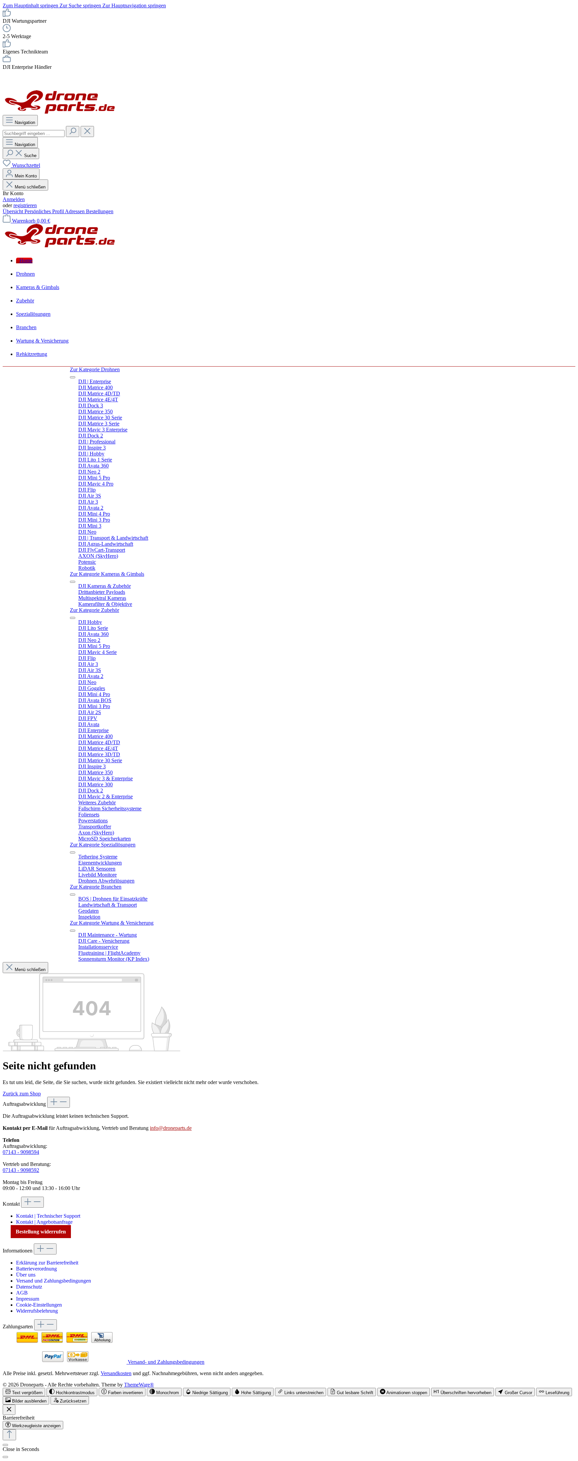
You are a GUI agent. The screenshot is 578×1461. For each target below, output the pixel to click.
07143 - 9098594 (21, 1152)
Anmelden (14, 199)
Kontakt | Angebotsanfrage (44, 1222)
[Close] (5, 1457)
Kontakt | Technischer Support (48, 1216)
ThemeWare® (139, 1384)
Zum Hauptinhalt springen (31, 5)
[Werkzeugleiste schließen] (9, 1410)
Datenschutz (29, 1287)
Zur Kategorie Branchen (95, 887)
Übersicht (13, 211)
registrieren (25, 205)
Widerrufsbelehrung (37, 1311)
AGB (22, 1293)
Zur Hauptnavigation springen (134, 5)
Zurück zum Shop (22, 1093)
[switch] (24, 1392)
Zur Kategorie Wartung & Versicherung (112, 923)
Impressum (27, 1299)
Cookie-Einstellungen (39, 1305)
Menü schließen (30, 186)
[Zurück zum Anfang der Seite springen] (9, 1434)
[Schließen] (5, 1445)
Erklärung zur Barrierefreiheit (47, 1263)
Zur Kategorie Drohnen (95, 369)
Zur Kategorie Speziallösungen (102, 844)
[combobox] (34, 133)
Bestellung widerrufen (41, 1231)
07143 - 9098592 (21, 1170)
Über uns (25, 1275)
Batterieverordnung (36, 1269)
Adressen (75, 211)
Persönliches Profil (44, 211)
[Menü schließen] (72, 377)
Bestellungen (99, 211)
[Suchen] (72, 131)
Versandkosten (116, 1373)
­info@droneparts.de (171, 1128)
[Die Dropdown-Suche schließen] (87, 131)
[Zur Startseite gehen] (60, 112)
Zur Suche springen (81, 5)
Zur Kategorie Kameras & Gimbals (107, 574)
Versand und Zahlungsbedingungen (53, 1281)
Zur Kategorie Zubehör (94, 610)
